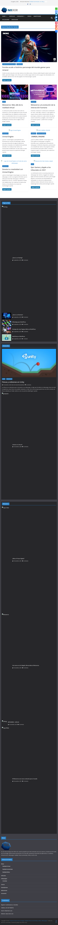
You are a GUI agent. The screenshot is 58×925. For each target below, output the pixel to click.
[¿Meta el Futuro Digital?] (6, 560)
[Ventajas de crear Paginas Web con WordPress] (6, 330)
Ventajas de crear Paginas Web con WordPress (24, 329)
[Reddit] (56, 28)
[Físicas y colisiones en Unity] (29, 363)
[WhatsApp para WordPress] (6, 323)
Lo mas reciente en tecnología (9, 64)
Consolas (5, 881)
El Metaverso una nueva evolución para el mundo (24, 778)
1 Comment (25, 338)
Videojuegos (20, 16)
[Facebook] (56, 11)
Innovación (15, 19)
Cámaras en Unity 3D (17, 444)
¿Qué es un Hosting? (17, 257)
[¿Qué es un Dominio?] (6, 316)
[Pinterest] (56, 22)
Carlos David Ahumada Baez (18, 384)
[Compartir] (56, 31)
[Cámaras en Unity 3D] (6, 446)
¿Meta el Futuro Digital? (18, 558)
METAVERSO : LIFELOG (13, 722)
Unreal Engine (8, 136)
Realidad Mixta (6, 872)
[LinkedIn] (56, 14)
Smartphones (37, 16)
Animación (33, 133)
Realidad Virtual (6, 866)
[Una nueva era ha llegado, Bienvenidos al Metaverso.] (6, 667)
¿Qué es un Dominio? (17, 314)
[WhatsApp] (56, 8)
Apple (32, 164)
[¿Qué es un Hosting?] (6, 259)
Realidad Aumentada (41, 133)
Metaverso (33, 101)
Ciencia (29, 16)
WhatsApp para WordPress (19, 322)
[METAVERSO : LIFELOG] (4, 723)
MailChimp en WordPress (18, 336)
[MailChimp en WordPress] (6, 337)
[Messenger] (56, 17)
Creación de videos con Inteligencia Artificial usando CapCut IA (38, 2)
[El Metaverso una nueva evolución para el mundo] (6, 780)
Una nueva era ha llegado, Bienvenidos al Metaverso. (25, 665)
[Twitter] (56, 20)
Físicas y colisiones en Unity (13, 382)
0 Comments (25, 260)
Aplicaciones (5, 19)
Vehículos (12, 16)
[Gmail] (56, 25)
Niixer (3, 16)
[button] (6, 16)
